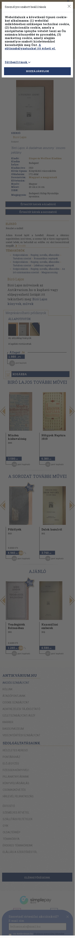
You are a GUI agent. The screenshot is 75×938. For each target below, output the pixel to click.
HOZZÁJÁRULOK (37, 71)
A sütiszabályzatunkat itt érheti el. (30, 46)
